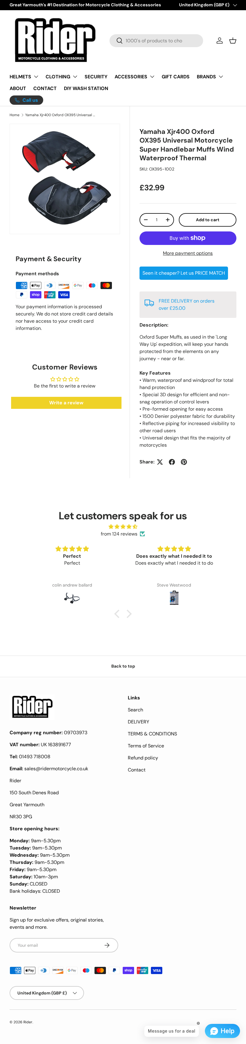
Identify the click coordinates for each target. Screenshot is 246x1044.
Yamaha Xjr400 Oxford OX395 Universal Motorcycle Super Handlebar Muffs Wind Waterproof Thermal (61, 115)
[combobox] (156, 40)
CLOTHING (58, 77)
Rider (27, 1022)
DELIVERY (138, 722)
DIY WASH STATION (86, 88)
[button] (232, 40)
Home (15, 115)
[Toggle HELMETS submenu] (36, 76)
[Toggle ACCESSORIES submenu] (152, 76)
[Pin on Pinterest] (184, 462)
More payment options (188, 253)
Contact (137, 770)
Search (135, 710)
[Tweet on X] (160, 462)
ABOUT (18, 88)
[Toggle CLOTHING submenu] (75, 76)
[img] (123, 526)
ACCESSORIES (131, 77)
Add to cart (207, 219)
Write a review (66, 403)
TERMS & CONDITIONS (152, 734)
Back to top (123, 666)
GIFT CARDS (176, 77)
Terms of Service (146, 746)
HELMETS (20, 77)
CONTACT (45, 88)
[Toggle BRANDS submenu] (220, 76)
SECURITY (96, 77)
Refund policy (143, 758)
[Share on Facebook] (172, 462)
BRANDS (206, 77)
